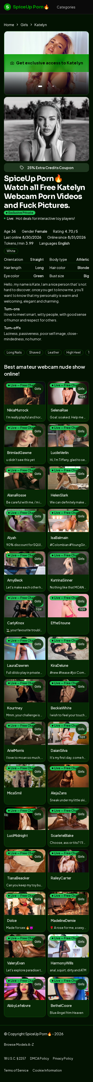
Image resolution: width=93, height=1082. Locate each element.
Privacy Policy (63, 1058)
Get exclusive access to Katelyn (50, 64)
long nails (14, 352)
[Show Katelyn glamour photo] (53, 86)
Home (9, 24)
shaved (34, 352)
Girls (24, 24)
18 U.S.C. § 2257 (15, 1058)
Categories (66, 7)
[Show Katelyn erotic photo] (40, 86)
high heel (73, 352)
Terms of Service (16, 1070)
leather (53, 352)
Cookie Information (47, 1070)
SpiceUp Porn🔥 (27, 7)
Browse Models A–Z (19, 1044)
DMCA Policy (39, 1058)
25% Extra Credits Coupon (52, 168)
